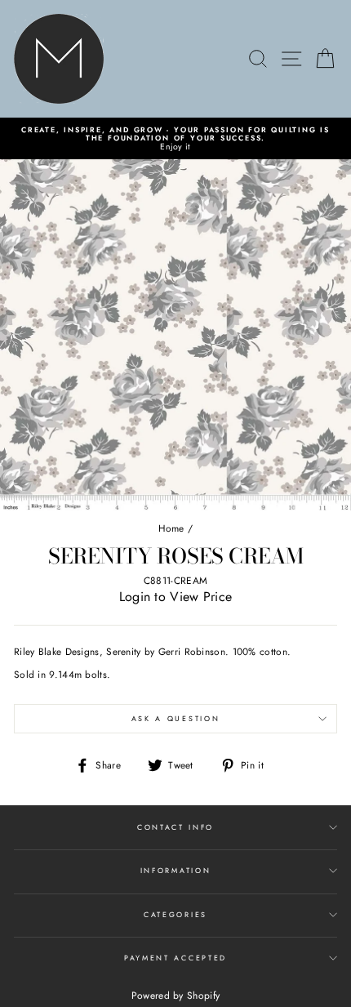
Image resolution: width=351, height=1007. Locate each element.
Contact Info (175, 827)
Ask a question (175, 718)
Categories (175, 914)
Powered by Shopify (175, 995)
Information (175, 870)
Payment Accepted (175, 957)
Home (171, 528)
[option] (175, 138)
